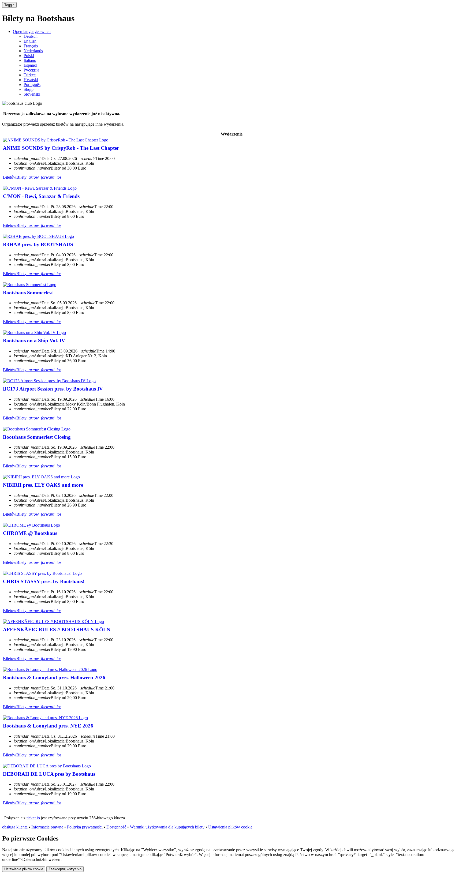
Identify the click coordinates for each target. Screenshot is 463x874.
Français (31, 46)
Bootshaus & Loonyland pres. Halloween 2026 (54, 677)
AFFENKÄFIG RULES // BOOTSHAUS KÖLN (56, 629)
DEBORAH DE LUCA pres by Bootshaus (49, 774)
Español (30, 65)
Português (32, 84)
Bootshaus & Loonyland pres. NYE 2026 (48, 726)
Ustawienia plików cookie (230, 827)
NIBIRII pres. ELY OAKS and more (43, 485)
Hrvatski (31, 79)
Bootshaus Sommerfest (28, 292)
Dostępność (116, 827)
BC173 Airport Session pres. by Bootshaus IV (53, 389)
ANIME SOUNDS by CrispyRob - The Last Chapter (61, 148)
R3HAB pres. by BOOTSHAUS (38, 244)
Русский (31, 70)
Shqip (28, 89)
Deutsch (31, 36)
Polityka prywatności (85, 827)
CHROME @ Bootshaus (30, 533)
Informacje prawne (47, 827)
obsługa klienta (15, 827)
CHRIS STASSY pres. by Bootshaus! (43, 581)
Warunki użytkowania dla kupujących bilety (168, 827)
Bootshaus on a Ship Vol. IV (34, 340)
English (30, 41)
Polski (29, 55)
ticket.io (33, 818)
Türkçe (30, 75)
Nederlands (33, 50)
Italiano (30, 60)
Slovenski (32, 94)
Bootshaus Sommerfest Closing (37, 437)
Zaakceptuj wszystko (64, 869)
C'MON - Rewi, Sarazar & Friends (41, 196)
